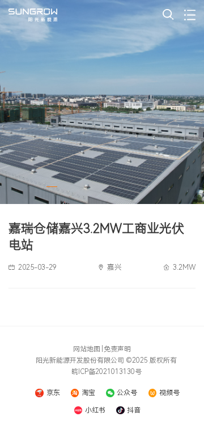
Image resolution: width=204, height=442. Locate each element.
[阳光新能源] (32, 15)
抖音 (134, 410)
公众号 (127, 393)
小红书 (95, 410)
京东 (53, 393)
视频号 (169, 393)
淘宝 (88, 393)
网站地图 (86, 349)
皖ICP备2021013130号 (106, 372)
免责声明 (117, 349)
